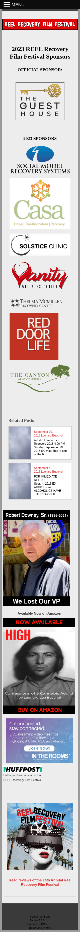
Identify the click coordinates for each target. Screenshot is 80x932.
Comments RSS (37, 924)
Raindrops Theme (40, 928)
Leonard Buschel (52, 435)
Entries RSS (37, 920)
